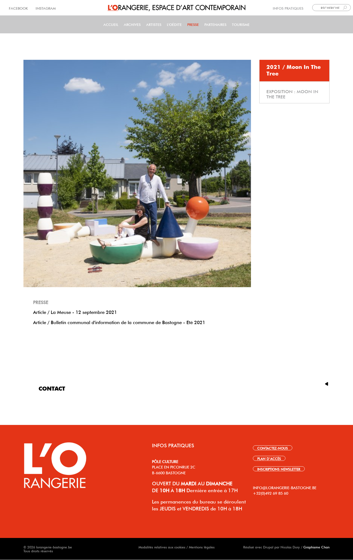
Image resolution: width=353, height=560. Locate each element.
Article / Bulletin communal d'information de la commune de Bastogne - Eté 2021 (119, 322)
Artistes (153, 24)
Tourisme (241, 24)
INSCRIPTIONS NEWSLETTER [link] (278, 469)
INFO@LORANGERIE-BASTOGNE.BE (284, 487)
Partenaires (215, 24)
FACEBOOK (19, 8)
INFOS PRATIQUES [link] (288, 8)
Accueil (110, 24)
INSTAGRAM (45, 8)
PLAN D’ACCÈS (269, 458)
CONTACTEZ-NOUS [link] (272, 448)
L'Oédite (174, 24)
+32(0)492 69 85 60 (270, 493)
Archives (132, 24)
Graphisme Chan (316, 547)
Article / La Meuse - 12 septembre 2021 (75, 311)
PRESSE (193, 24)
